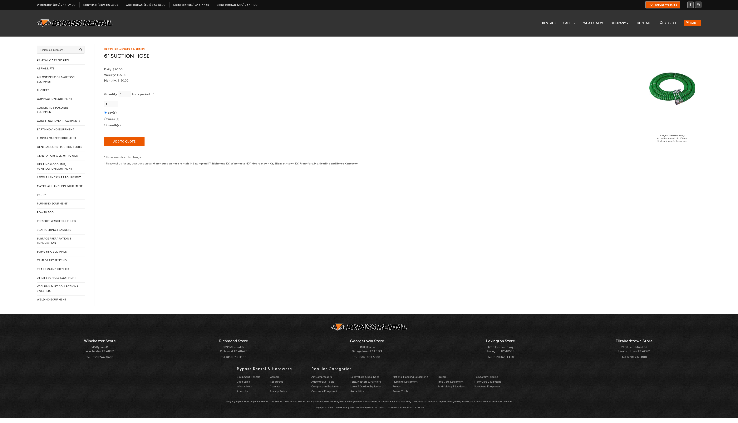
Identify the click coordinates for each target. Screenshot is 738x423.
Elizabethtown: (237, 5)
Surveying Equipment (487, 386)
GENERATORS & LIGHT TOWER (57, 155)
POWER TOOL (46, 212)
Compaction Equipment (326, 386)
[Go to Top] (730, 416)
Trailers (441, 377)
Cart (694, 23)
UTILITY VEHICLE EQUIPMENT (56, 277)
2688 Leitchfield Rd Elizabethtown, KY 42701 (634, 349)
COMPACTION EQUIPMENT (54, 99)
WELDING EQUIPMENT (51, 299)
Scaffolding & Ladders (451, 386)
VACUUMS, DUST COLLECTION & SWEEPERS (58, 288)
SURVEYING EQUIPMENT (53, 251)
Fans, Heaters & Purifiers (365, 381)
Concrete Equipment (324, 391)
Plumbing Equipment (405, 381)
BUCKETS (43, 90)
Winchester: (56, 5)
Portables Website (663, 4)
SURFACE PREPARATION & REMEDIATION (54, 240)
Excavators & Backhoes (364, 377)
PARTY (41, 195)
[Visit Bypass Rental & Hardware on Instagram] (698, 5)
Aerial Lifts (357, 391)
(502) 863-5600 (369, 357)
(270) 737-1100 (637, 357)
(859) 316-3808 (236, 357)
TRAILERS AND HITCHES (53, 269)
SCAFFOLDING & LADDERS (54, 230)
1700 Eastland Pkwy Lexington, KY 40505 (500, 349)
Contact (644, 23)
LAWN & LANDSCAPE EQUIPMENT (59, 177)
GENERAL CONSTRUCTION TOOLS (59, 147)
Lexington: (191, 5)
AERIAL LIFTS (45, 68)
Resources (276, 381)
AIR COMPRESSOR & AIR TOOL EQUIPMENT (56, 79)
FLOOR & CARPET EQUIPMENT (56, 138)
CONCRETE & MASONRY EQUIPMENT (52, 110)
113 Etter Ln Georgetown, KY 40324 (367, 349)
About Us (242, 391)
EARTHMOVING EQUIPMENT (55, 129)
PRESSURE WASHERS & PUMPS (56, 221)
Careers (274, 377)
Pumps (396, 386)
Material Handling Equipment (410, 377)
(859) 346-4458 (503, 357)
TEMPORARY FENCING (52, 260)
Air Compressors (321, 377)
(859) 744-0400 (103, 357)
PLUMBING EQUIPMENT (52, 203)
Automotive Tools (322, 381)
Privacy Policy (278, 391)
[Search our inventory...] (81, 49)
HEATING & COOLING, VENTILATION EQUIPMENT (54, 166)
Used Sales (243, 381)
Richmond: (100, 5)
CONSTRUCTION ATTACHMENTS (59, 121)
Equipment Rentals (248, 377)
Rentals (549, 23)
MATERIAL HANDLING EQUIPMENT (60, 186)
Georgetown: (145, 5)
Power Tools (400, 391)
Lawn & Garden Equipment (366, 386)
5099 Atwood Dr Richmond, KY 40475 (233, 349)
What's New (593, 23)
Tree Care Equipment (450, 381)
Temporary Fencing (486, 377)
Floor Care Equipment (487, 381)
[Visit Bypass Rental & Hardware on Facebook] (690, 5)
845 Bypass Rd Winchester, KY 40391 (100, 349)
